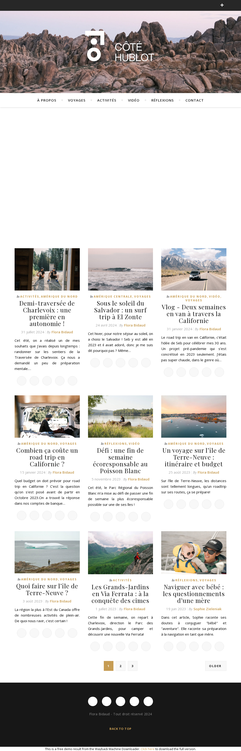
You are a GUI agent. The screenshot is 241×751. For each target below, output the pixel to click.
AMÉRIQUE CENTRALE (113, 297)
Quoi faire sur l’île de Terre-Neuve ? (47, 589)
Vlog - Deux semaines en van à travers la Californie (194, 314)
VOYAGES (76, 100)
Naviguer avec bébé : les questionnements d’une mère (194, 594)
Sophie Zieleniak (207, 608)
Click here (148, 749)
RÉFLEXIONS (162, 100)
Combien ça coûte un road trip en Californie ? (47, 457)
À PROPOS (46, 100)
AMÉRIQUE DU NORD (59, 297)
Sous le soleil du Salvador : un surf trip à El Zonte (120, 310)
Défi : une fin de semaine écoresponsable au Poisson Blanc (120, 460)
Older (216, 666)
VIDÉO (134, 100)
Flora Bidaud (62, 332)
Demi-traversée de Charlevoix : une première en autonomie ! (47, 313)
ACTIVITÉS (106, 100)
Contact (194, 100)
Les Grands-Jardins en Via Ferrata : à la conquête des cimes (120, 594)
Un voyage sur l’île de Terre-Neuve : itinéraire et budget (193, 457)
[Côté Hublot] (120, 47)
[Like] (21, 380)
